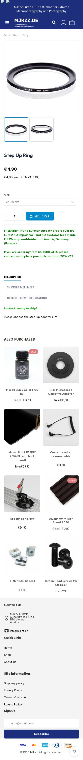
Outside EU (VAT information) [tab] (27, 298)
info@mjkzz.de (19, 631)
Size (7, 195)
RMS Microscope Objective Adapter (61, 392)
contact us (12, 256)
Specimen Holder (22, 518)
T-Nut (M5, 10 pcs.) (22, 581)
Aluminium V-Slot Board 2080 (61, 520)
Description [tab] (12, 276)
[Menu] (7, 22)
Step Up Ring (18, 155)
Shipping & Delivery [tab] (20, 287)
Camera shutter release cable (61, 454)
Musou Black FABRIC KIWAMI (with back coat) (22, 456)
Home (5, 35)
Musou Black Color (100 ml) (22, 392)
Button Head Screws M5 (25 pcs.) (61, 583)
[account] (63, 22)
